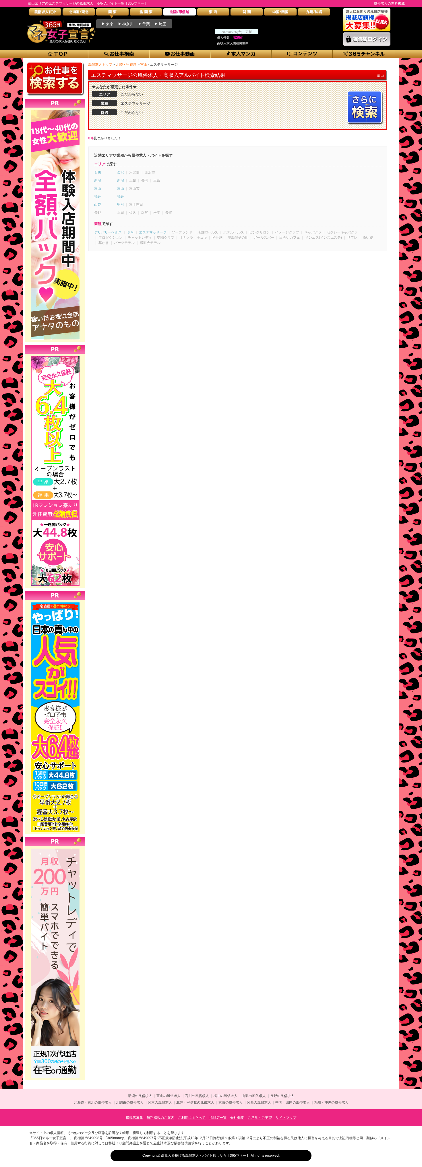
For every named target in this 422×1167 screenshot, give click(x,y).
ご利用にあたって (192, 1118)
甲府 (120, 205)
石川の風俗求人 (197, 1096)
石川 (97, 172)
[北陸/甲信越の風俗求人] (179, 13)
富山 (97, 188)
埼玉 (162, 24)
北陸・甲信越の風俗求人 (195, 1102)
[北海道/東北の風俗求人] (79, 13)
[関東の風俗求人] (112, 13)
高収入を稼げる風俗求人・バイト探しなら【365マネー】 (205, 1156)
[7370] (55, 602)
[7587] (55, 110)
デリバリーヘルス (108, 232)
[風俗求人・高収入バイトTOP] (45, 13)
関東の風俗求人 (160, 1102)
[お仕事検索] (119, 54)
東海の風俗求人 (230, 1102)
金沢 (120, 172)
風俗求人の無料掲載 (389, 3)
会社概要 (237, 1118)
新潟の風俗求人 (140, 1096)
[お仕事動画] (180, 54)
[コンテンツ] (302, 54)
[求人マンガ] (241, 54)
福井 (97, 196)
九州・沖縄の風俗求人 (331, 1102)
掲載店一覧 (218, 1118)
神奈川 (127, 24)
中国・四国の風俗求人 (292, 1102)
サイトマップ (286, 1118)
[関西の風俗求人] (247, 13)
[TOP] (57, 54)
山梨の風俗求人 (254, 1096)
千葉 (146, 24)
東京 (109, 24)
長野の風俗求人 (282, 1096)
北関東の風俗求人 (130, 1102)
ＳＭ (130, 232)
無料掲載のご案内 (160, 1118)
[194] (55, 849)
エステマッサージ (153, 232)
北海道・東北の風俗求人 (93, 1102)
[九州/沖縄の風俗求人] (314, 13)
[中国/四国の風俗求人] (280, 13)
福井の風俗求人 (225, 1096)
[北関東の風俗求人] (146, 13)
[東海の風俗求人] (213, 13)
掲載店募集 (134, 1118)
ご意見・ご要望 (260, 1118)
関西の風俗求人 (259, 1102)
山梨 (97, 205)
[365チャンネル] (364, 54)
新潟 (97, 180)
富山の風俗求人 (168, 1096)
